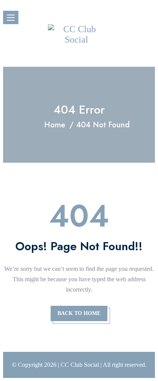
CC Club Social (80, 364)
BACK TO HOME (79, 313)
